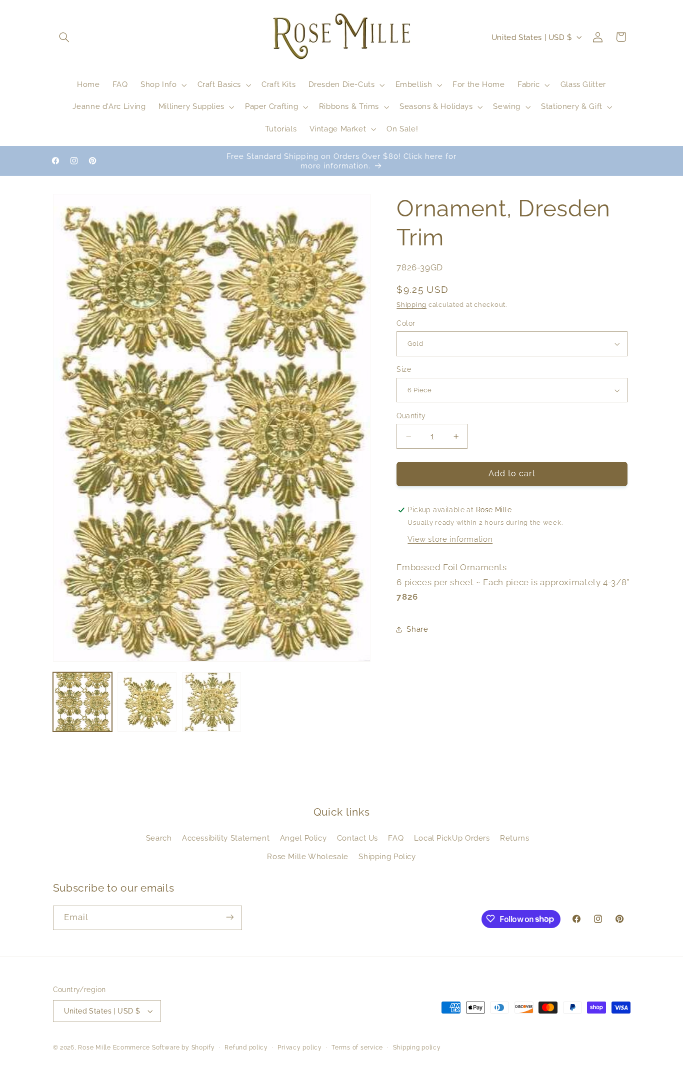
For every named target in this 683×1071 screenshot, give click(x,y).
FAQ (396, 838)
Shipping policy (417, 1047)
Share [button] (417, 629)
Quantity (411, 416)
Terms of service (357, 1047)
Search (159, 838)
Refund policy (246, 1047)
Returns (514, 838)
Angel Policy (303, 838)
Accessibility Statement (226, 838)
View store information (450, 539)
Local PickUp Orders (452, 838)
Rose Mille (94, 1047)
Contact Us (357, 838)
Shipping (411, 305)
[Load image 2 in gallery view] (147, 702)
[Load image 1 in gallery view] (82, 702)
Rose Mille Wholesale (307, 856)
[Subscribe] (229, 917)
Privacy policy (300, 1047)
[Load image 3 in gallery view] (212, 702)
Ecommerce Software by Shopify (164, 1047)
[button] (64, 36)
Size (403, 370)
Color (405, 323)
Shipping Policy (387, 856)
